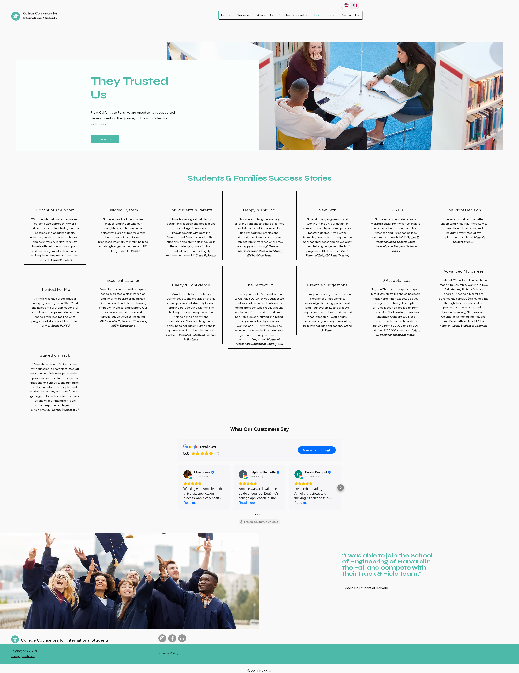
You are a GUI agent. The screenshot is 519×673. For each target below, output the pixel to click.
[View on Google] (187, 474)
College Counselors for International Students (65, 640)
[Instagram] (162, 638)
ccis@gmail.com (23, 656)
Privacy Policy (168, 653)
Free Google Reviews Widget (261, 521)
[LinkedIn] (182, 638)
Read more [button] (191, 502)
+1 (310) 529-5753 (24, 651)
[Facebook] (172, 638)
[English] (345, 5)
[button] (178, 487)
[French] (354, 5)
